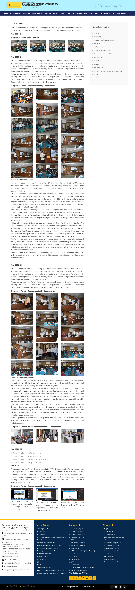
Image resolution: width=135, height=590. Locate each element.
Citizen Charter (42, 556)
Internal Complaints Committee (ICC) (49, 545)
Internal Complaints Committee (104, 40)
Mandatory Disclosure (44, 554)
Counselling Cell (99, 57)
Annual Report (75, 559)
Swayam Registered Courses (46, 543)
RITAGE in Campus (77, 529)
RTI (38, 562)
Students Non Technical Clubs (103, 54)
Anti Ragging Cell (42, 529)
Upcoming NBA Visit (120, 13)
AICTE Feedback (109, 556)
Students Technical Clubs (102, 50)
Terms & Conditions (28, 586)
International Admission (111, 545)
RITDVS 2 (74, 556)
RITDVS (73, 554)
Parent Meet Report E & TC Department (27, 453)
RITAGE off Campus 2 (78, 534)
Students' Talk (98, 68)
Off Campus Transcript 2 (78, 545)
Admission (26, 13)
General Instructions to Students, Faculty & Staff (112, 549)
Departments (37, 13)
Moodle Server (75, 548)
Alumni (96, 64)
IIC (105, 540)
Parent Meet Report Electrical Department (28, 456)
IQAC (63, 13)
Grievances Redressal (111, 562)
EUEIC (96, 75)
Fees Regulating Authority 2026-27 (48, 551)
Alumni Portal (108, 531)
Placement (88, 13)
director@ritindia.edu (11, 556)
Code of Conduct (109, 559)
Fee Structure (105, 13)
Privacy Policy (13, 586)
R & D (68, 13)
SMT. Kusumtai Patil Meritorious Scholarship (51, 537)
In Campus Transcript (77, 537)
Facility (56, 13)
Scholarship (41, 531)
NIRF (96, 13)
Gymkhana (97, 43)
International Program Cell (112, 543)
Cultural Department (100, 47)
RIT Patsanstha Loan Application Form (83, 567)
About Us (7, 13)
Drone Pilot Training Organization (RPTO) (50, 570)
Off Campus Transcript (78, 540)
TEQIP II (106, 529)
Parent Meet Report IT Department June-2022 (29, 462)
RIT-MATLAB (108, 554)
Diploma (48, 13)
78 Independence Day (44, 567)
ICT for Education (110, 534)
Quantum (97, 33)
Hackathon (97, 61)
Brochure (40, 565)
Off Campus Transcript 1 (78, 543)
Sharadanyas (98, 36)
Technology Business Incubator (114, 537)
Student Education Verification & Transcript (108, 71)
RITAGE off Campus (77, 531)
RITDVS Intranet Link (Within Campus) (83, 551)
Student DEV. (77, 13)
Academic (17, 13)
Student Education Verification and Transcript (51, 573)
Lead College (41, 540)
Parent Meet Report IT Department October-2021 (30, 459)
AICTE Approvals (42, 559)
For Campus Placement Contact (47, 548)
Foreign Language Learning (79, 570)
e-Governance (75, 565)
